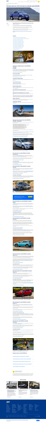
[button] (23, 56)
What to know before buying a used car (18, 72)
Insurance (7, 404)
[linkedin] (37, 416)
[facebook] (35, 416)
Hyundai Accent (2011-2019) (21, 155)
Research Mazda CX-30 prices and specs (18, 262)
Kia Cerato (27, 168)
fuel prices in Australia (28, 25)
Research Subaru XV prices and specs (18, 269)
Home (18, 404)
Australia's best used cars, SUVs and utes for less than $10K (20, 136)
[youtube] (39, 416)
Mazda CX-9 (26, 304)
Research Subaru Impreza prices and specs (19, 178)
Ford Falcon (29, 220)
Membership (30, 404)
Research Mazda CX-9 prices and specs (18, 311)
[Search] (36, 1)
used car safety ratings (26, 79)
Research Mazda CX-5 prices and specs (18, 277)
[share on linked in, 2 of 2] (8, 25)
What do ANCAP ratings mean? (17, 81)
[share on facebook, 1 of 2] (7, 25)
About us (36, 404)
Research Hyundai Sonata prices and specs (19, 216)
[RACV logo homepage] (7, 1)
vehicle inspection (15, 102)
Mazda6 (14, 203)
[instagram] (36, 416)
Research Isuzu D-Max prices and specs (18, 336)
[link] (8, 402)
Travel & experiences (25, 404)
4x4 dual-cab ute (32, 70)
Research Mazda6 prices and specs (18, 210)
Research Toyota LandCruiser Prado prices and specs (20, 319)
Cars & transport (13, 404)
